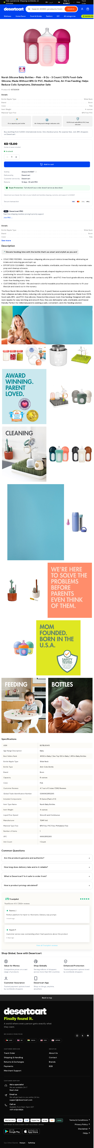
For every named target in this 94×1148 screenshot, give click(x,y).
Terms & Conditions (79, 1120)
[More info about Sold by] (36, 172)
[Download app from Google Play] (12, 1131)
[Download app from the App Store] (31, 1131)
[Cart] (87, 9)
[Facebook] (88, 1035)
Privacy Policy (82, 1124)
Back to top (47, 998)
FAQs (86, 1133)
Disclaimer (84, 1129)
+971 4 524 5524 (16, 1110)
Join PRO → (8, 218)
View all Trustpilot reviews (47, 945)
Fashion (49, 16)
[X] (82, 1035)
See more (6, 240)
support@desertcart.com (21, 1100)
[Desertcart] (14, 9)
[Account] (82, 9)
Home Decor (21, 16)
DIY (58, 16)
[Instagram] (77, 1035)
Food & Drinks (36, 16)
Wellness (7, 16)
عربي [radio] (51, 2)
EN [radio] (46, 2)
